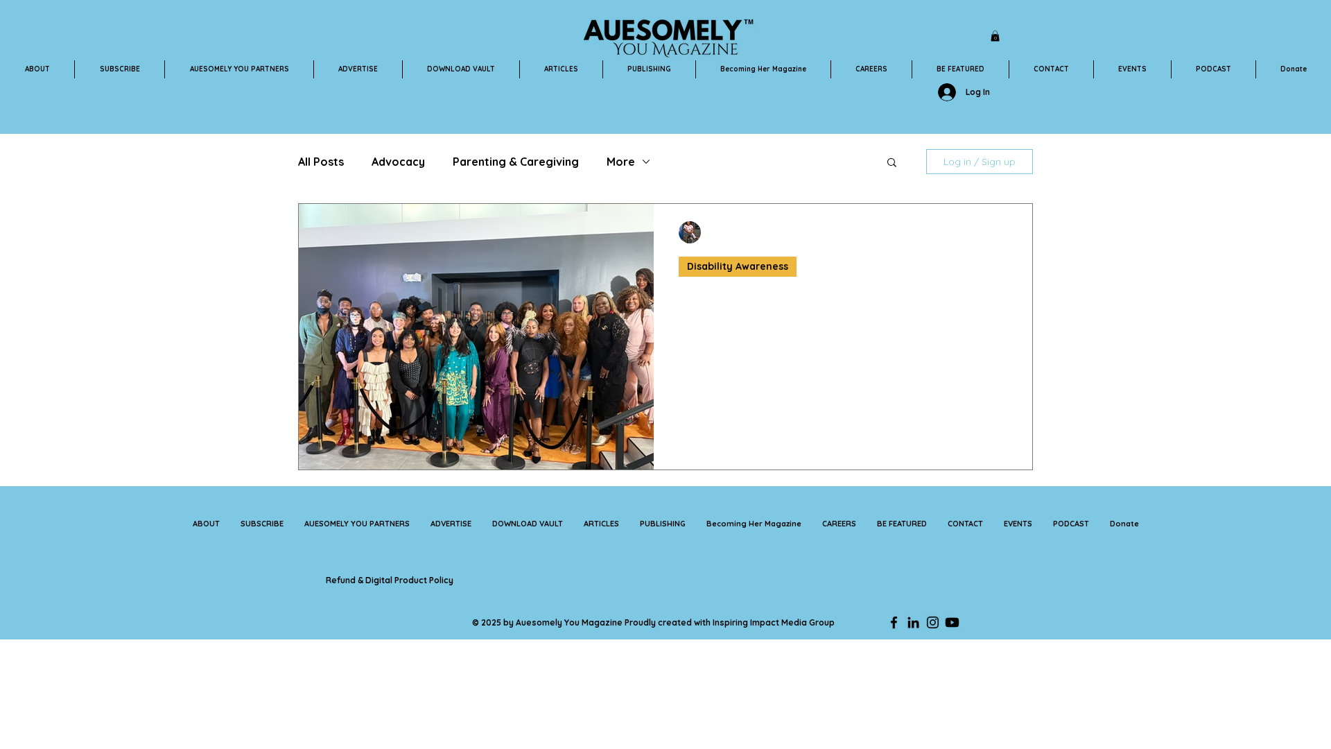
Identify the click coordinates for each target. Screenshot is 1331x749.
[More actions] (1005, 232)
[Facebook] (894, 622)
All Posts (321, 162)
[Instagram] (933, 622)
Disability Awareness (737, 266)
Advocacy (398, 162)
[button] (995, 36)
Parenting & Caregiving (516, 162)
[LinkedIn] (913, 622)
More (621, 162)
